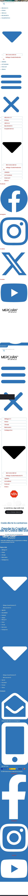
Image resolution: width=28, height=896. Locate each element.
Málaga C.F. (5, 8)
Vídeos (4, 69)
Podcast (4, 67)
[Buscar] (3, 3)
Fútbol (4, 10)
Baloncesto (5, 15)
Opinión (4, 62)
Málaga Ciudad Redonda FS (12, 58)
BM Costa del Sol (11, 54)
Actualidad (5, 64)
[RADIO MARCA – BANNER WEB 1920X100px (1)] (14, 0)
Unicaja (4, 13)
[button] (11, 93)
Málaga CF (4, 550)
